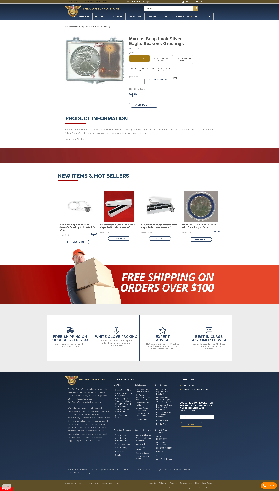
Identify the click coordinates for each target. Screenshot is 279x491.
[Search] (195, 8)
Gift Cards (160, 455)
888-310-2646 (189, 385)
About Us (152, 483)
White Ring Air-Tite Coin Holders (123, 400)
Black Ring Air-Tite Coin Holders (123, 394)
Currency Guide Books (142, 457)
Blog (197, 483)
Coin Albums (141, 419)
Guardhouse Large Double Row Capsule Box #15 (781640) (159, 226)
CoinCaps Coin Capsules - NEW (143, 391)
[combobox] (171, 8)
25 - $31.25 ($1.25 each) (139, 69)
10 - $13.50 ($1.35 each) (182, 59)
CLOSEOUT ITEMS (164, 448)
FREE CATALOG (162, 452)
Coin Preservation (123, 444)
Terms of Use (186, 483)
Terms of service (206, 488)
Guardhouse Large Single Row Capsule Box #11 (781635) (117, 226)
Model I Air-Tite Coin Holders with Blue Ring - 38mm (199, 226)
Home (67, 26)
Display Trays (162, 424)
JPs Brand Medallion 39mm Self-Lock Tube (143, 397)
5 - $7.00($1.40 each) (161, 59)
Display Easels (162, 420)
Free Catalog (208, 483)
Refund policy (175, 488)
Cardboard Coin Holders (143, 404)
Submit (191, 424)
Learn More (78, 242)
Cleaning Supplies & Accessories (123, 439)
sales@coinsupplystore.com (195, 389)
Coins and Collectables (161, 443)
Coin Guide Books (164, 459)
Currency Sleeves (143, 435)
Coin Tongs (120, 451)
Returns (173, 483)
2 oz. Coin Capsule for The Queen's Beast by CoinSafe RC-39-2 (77, 227)
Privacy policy (190, 488)
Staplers (119, 455)
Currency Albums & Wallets (143, 439)
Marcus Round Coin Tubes (142, 409)
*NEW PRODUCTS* (161, 438)
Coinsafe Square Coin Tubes (143, 414)
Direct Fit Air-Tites (123, 390)
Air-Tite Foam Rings (121, 416)
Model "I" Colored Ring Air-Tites (123, 405)
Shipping (163, 483)
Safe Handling (121, 448)
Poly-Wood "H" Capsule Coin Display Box (162, 392)
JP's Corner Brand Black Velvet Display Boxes (164, 407)
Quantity (133, 77)
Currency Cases (142, 453)
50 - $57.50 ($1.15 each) (161, 69)
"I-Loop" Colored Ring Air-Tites (122, 410)
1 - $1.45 (139, 58)
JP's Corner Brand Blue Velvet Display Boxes (164, 414)
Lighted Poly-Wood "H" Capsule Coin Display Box (164, 399)
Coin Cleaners (121, 435)
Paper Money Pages (142, 448)
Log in (187, 2)
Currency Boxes (143, 444)
